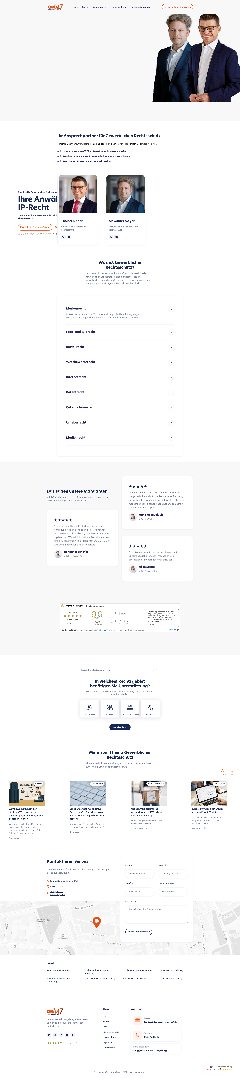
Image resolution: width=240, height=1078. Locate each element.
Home (75, 7)
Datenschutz (109, 1048)
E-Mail (162, 866)
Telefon (129, 884)
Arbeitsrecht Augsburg (58, 971)
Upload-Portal (120, 7)
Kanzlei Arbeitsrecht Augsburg (137, 971)
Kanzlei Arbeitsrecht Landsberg (100, 979)
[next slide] (232, 772)
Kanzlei (85, 7)
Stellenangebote (111, 1032)
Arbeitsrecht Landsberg (171, 971)
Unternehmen (166, 884)
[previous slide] (225, 772)
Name (128, 866)
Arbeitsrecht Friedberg (171, 979)
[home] (56, 7)
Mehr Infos (172, 630)
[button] (101, 7)
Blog (105, 1027)
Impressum (108, 1043)
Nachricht (130, 902)
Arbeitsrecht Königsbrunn (134, 979)
